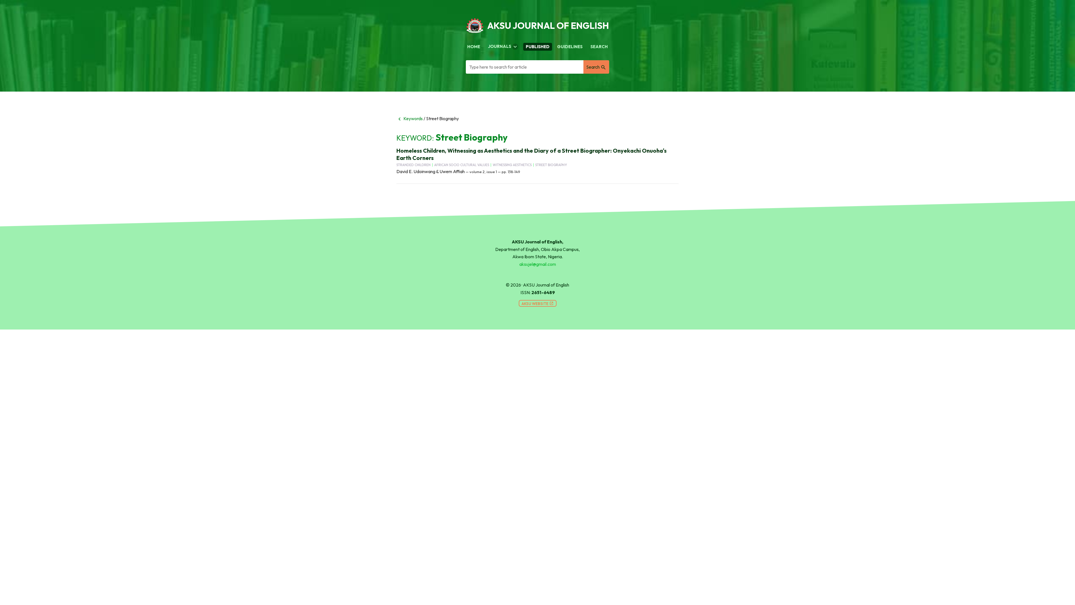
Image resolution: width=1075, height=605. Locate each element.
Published (538, 46)
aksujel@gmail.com (537, 264)
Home (473, 46)
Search (599, 46)
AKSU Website (538, 303)
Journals (503, 47)
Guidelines (570, 46)
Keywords (409, 118)
